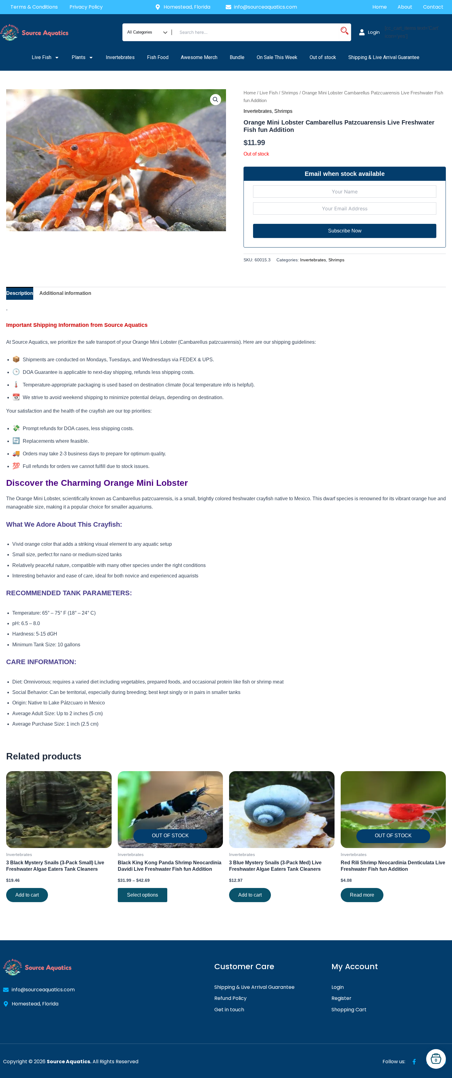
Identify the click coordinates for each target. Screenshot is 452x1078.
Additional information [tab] (65, 293)
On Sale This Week (277, 57)
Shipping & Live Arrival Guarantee (384, 57)
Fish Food (158, 57)
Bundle (237, 57)
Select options (142, 895)
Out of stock (323, 57)
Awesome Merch (199, 57)
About (405, 7)
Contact (434, 7)
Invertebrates (120, 57)
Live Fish (41, 57)
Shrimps (289, 92)
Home (379, 7)
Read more (362, 895)
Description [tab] (19, 293)
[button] (215, 99)
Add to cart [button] (27, 895)
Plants (78, 57)
